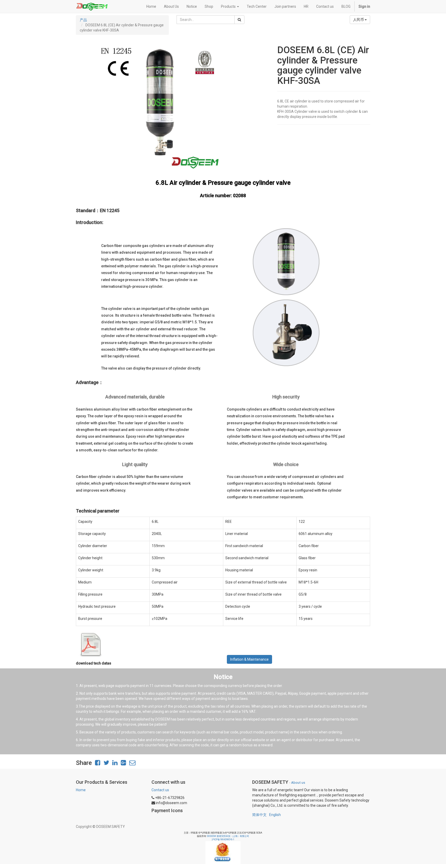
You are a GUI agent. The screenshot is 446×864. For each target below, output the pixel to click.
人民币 (359, 20)
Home (81, 790)
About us (298, 782)
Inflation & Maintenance (249, 659)
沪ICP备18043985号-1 (223, 839)
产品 (83, 20)
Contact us (160, 790)
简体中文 (259, 815)
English (275, 815)
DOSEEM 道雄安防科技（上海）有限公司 (228, 836)
